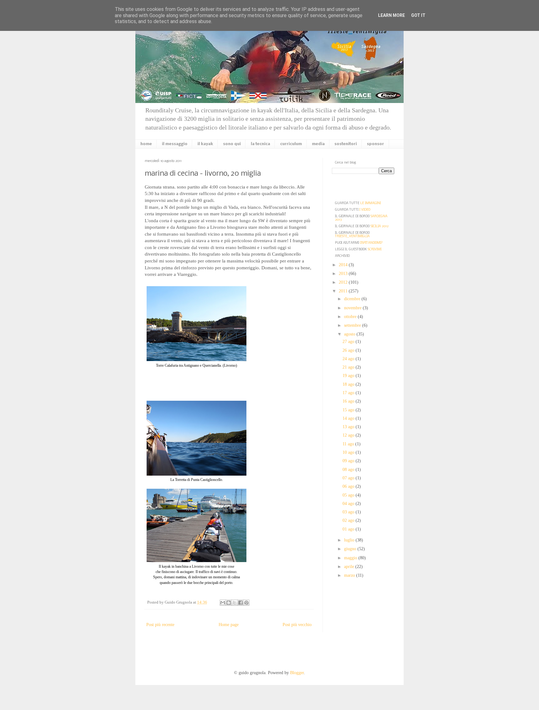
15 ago (349, 410)
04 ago (349, 503)
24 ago (349, 358)
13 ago (349, 426)
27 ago (349, 341)
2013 (344, 273)
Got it (418, 15)
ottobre (351, 316)
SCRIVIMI (374, 249)
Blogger (297, 672)
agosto (350, 334)
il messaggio (174, 144)
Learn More (391, 15)
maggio (351, 558)
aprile (349, 566)
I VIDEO (364, 210)
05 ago (349, 495)
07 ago (349, 478)
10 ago (349, 452)
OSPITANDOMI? (371, 243)
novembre (353, 308)
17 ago (349, 392)
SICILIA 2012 (380, 226)
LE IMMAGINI (370, 203)
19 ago (349, 375)
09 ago (349, 460)
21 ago (349, 367)
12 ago (349, 435)
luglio (350, 540)
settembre (353, 325)
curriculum (291, 144)
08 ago (349, 469)
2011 (344, 291)
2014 (344, 264)
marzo (350, 575)
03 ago (349, 512)
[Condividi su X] (234, 603)
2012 (344, 282)
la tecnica (260, 144)
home (146, 144)
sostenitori (345, 144)
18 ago (349, 384)
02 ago (349, 520)
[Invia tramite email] (223, 603)
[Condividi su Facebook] (240, 603)
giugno (350, 548)
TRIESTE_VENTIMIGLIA (352, 236)
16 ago (349, 401)
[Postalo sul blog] (229, 603)
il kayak (205, 144)
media (318, 144)
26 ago (349, 350)
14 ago (349, 418)
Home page (229, 624)
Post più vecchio (297, 624)
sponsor (375, 144)
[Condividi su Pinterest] (246, 603)
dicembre (353, 298)
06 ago (349, 486)
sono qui (232, 144)
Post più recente (160, 624)
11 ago (348, 444)
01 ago (349, 529)
